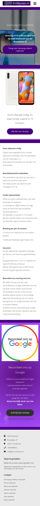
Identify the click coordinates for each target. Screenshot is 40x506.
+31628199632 (12, 448)
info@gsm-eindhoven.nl (15, 452)
